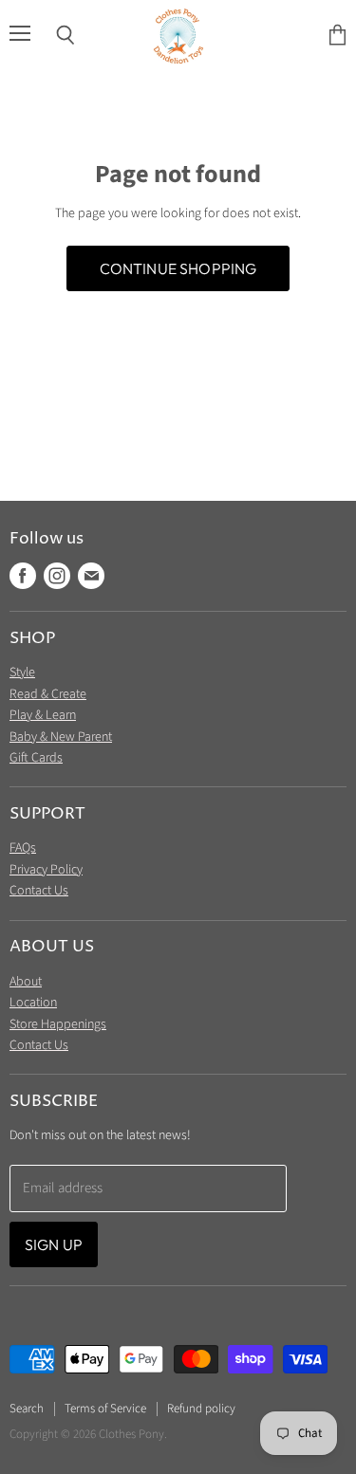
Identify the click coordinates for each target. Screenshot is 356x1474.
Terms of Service (105, 1408)
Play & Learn (42, 715)
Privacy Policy (46, 869)
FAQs (22, 847)
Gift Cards (36, 757)
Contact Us (38, 890)
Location (33, 1002)
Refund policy (201, 1408)
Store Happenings (57, 1024)
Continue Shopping (178, 268)
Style (22, 672)
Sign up (54, 1244)
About (25, 981)
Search (26, 1408)
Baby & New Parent (60, 737)
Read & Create (47, 694)
